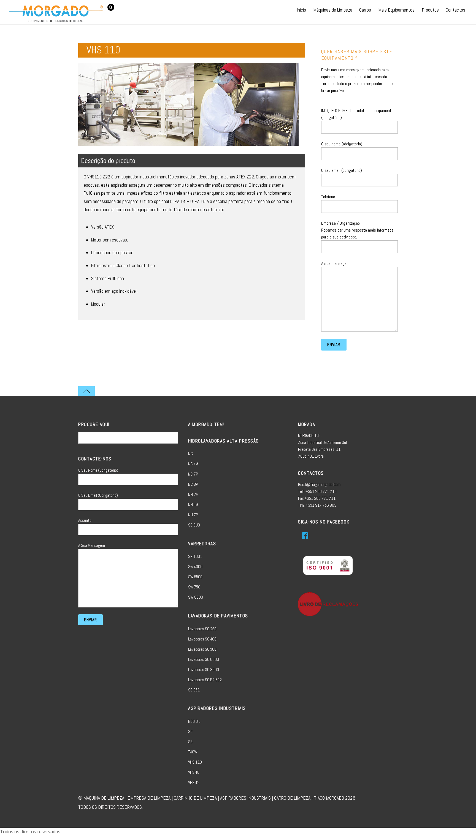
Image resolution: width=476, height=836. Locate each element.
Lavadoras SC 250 (202, 628)
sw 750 (194, 587)
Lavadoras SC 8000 (203, 669)
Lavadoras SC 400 (202, 639)
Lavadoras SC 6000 (203, 659)
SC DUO (194, 525)
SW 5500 (195, 576)
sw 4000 (195, 566)
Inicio (301, 10)
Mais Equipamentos (396, 10)
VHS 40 (193, 772)
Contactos (455, 10)
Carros (365, 10)
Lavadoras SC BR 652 (205, 679)
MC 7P (193, 474)
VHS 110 (195, 762)
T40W (192, 751)
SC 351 (194, 690)
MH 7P (193, 514)
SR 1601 (195, 556)
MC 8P (193, 484)
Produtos (430, 10)
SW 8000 (195, 597)
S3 (190, 741)
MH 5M (193, 504)
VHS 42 (193, 782)
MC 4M (193, 463)
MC (190, 453)
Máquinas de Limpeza (332, 10)
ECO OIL (194, 721)
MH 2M (193, 494)
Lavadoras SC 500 (202, 649)
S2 (190, 731)
